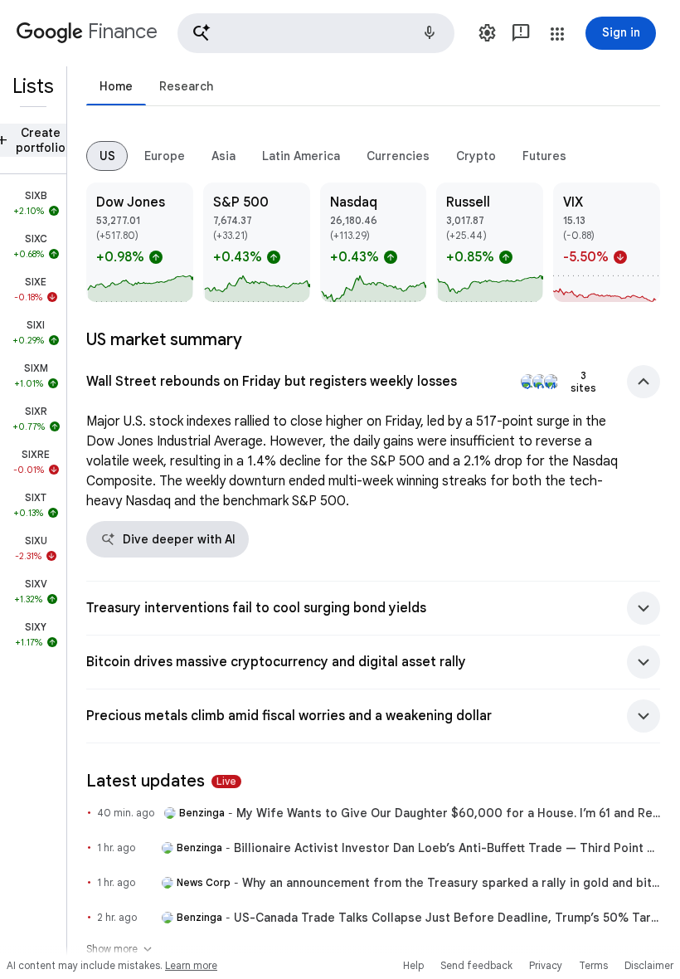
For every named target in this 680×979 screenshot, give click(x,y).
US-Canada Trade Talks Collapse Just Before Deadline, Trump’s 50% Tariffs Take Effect (447, 917)
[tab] (116, 85)
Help (413, 965)
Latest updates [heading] (161, 781)
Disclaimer (648, 965)
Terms (593, 965)
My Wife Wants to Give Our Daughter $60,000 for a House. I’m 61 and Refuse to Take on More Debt (448, 813)
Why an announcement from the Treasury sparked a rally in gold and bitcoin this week (451, 882)
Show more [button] (120, 949)
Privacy (545, 965)
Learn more (191, 965)
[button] (315, 33)
